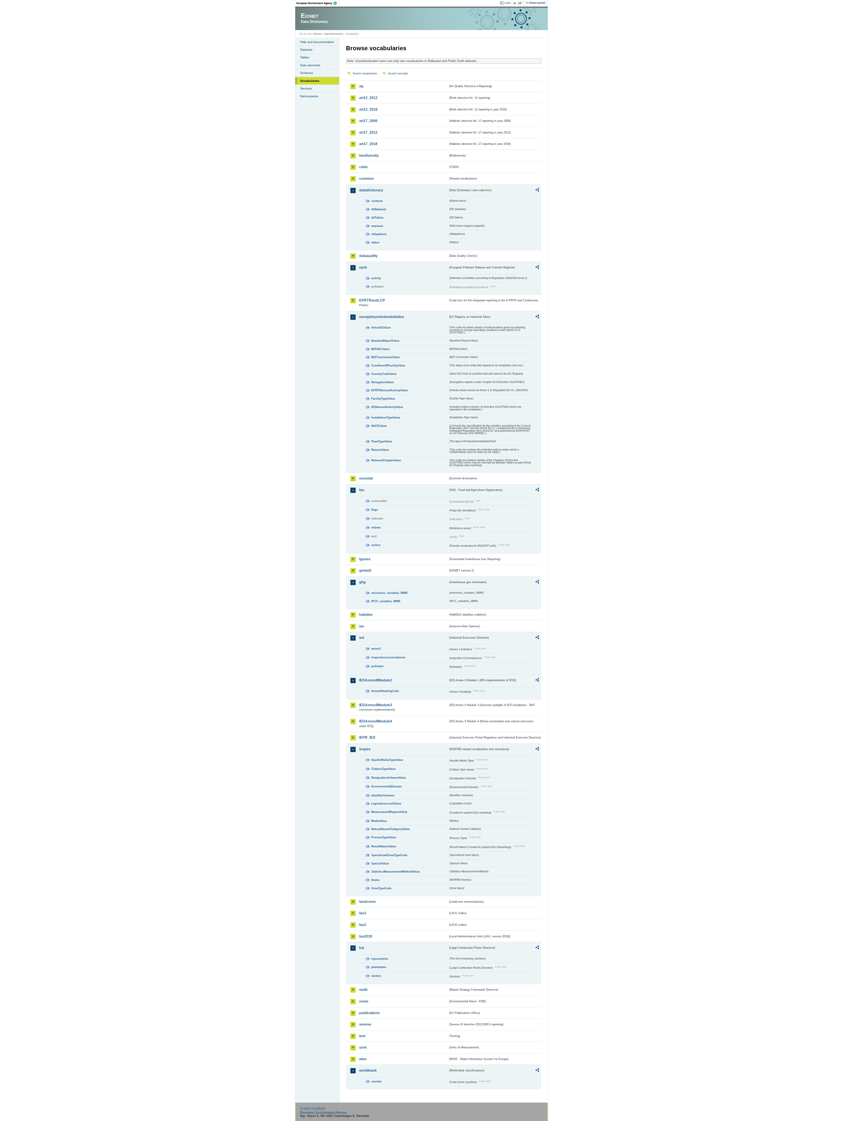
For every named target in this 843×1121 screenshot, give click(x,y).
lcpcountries (379, 958)
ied (361, 638)
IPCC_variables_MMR (385, 601)
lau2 (362, 925)
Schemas (306, 73)
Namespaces (309, 96)
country (376, 1081)
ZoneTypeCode (381, 888)
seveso (365, 1024)
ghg (362, 582)
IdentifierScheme (382, 795)
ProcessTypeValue (383, 837)
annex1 (376, 648)
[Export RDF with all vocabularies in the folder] (537, 190)
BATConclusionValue (385, 357)
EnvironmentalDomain (386, 786)
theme (375, 880)
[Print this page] (515, 3)
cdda (363, 167)
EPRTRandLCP (372, 300)
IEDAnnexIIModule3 (375, 705)
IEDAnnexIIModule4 (375, 721)
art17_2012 (368, 132)
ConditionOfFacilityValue (388, 365)
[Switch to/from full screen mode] (521, 3)
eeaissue (377, 226)
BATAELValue (380, 349)
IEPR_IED (367, 737)
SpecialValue (380, 863)
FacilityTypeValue (383, 398)
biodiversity (369, 155)
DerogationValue (382, 382)
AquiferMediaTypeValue (387, 760)
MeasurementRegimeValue (389, 812)
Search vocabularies (365, 73)
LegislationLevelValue (386, 803)
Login (507, 3)
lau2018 (365, 936)
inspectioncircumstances (388, 657)
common (366, 178)
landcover (367, 902)
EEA (318, 3)
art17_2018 (368, 144)
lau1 (362, 913)
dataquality (368, 256)
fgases (364, 559)
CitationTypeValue (383, 769)
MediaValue (379, 821)
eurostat (366, 478)
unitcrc (376, 545)
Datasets (306, 49)
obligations (379, 234)
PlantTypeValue (381, 441)
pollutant (377, 666)
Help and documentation (317, 42)
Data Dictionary (333, 33)
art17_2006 (368, 121)
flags (374, 509)
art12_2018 (368, 109)
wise (363, 1059)
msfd (363, 990)
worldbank (368, 1070)
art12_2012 (368, 98)
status (375, 242)
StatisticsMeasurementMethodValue (395, 871)
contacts (377, 201)
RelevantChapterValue (386, 460)
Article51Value (381, 327)
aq (361, 86)
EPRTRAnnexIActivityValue (389, 390)
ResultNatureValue (383, 846)
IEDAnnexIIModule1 (375, 680)
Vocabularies (309, 81)
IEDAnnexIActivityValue (387, 407)
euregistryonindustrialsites (381, 317)
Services (306, 88)
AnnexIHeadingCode (385, 691)
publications (369, 1013)
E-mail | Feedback (312, 1108)
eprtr (363, 267)
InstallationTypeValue (385, 417)
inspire (365, 749)
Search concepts (398, 73)
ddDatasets (378, 209)
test (362, 1036)
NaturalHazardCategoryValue (390, 829)
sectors (376, 975)
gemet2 (365, 570)
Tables (304, 57)
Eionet (317, 33)
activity (376, 278)
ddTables (377, 217)
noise (363, 1001)
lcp (361, 948)
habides (366, 614)
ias (361, 626)
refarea (375, 527)
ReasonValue (380, 449)
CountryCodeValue (383, 373)
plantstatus (378, 967)
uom (363, 1047)
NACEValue (379, 426)
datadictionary (371, 190)
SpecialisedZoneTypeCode (389, 855)
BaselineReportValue (385, 340)
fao (361, 490)
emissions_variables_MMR (389, 593)
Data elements (310, 65)
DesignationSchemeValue (388, 777)
